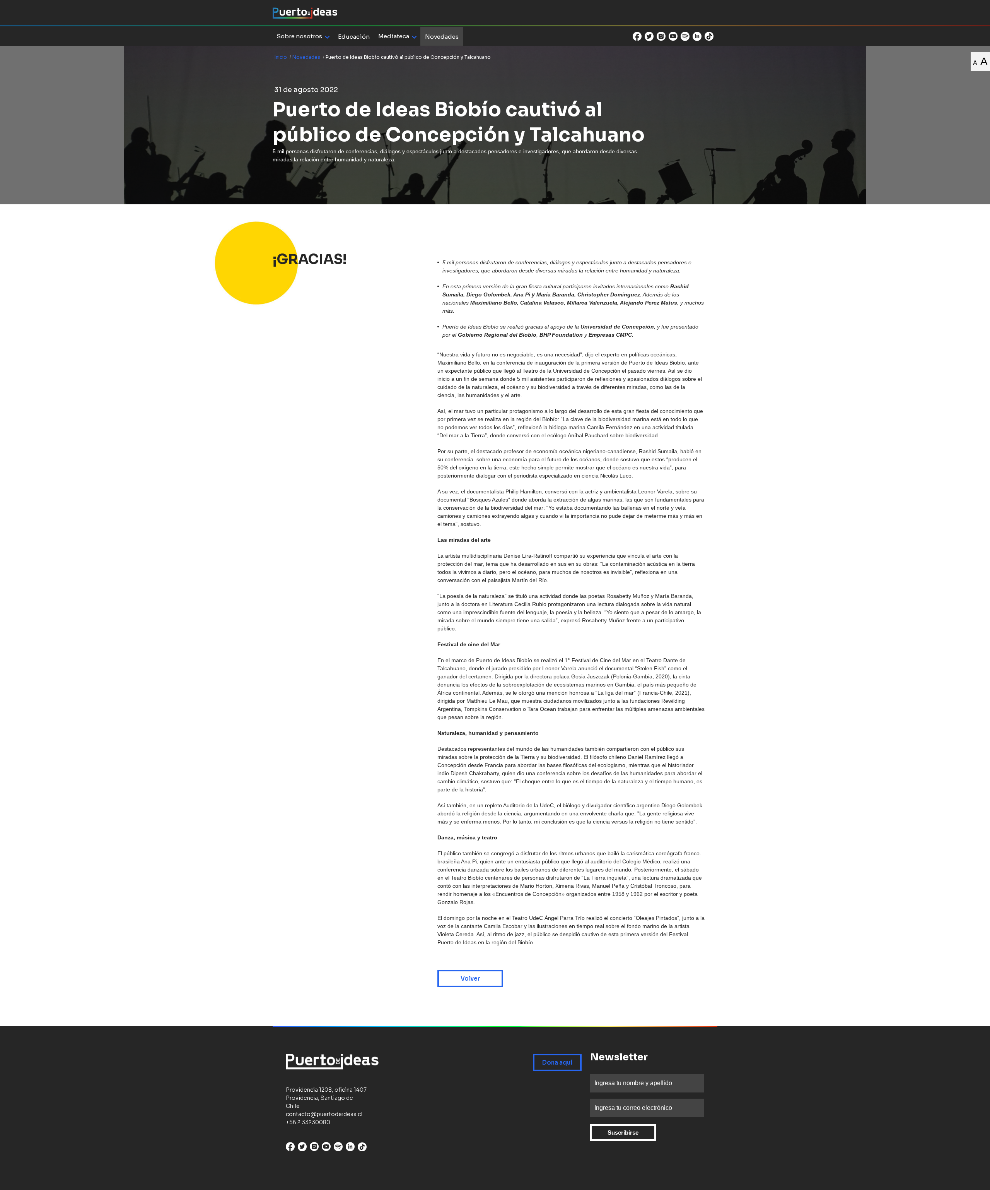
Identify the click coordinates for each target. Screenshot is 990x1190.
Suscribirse (623, 1132)
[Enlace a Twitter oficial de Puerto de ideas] (649, 36)
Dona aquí (557, 1062)
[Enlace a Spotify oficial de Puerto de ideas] (685, 36)
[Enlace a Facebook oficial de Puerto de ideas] (637, 36)
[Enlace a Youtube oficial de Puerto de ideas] (673, 36)
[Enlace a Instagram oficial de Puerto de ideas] (661, 36)
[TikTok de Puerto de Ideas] (709, 36)
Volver (470, 978)
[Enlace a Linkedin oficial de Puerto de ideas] (697, 36)
